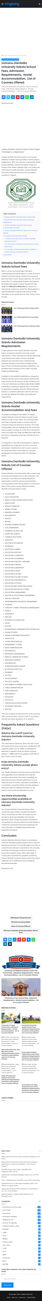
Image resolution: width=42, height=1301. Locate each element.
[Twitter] (10, 940)
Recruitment (6, 1213)
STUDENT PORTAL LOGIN (11, 1226)
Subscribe (7, 1285)
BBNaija (5, 1239)
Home (5, 55)
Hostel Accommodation (21, 922)
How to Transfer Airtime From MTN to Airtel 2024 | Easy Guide (20, 1180)
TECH (4, 1235)
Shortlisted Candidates (10, 1216)
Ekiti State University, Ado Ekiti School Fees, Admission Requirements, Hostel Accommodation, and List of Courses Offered (10, 1054)
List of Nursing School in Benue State (27, 326)
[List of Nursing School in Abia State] (6, 310)
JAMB (4, 1232)
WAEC (4, 1254)
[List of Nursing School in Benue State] (6, 328)
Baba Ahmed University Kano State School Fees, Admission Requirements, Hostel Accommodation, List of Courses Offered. (19, 1164)
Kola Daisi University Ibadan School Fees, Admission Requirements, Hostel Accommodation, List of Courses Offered (31, 1029)
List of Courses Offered (21, 926)
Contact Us (22, 1297)
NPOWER (5, 1229)
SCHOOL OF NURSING (10, 1223)
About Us (14, 1297)
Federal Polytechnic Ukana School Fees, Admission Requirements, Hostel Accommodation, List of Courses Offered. (10, 1079)
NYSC (4, 1251)
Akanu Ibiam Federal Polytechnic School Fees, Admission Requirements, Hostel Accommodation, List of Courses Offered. (31, 1056)
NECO (4, 1261)
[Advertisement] (21, 31)
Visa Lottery (6, 1245)
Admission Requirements (21, 918)
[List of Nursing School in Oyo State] (6, 319)
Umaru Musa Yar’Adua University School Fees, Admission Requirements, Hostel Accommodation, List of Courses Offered (31, 1088)
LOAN (4, 1248)
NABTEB (5, 1264)
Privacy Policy (31, 1297)
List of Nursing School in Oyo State (26, 317)
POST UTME (6, 1210)
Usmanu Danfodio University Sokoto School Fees (21, 931)
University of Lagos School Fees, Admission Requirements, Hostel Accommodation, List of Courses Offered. (10, 1029)
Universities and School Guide (17, 55)
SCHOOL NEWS (8, 1242)
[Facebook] (5, 940)
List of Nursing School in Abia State (26, 308)
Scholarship (6, 1258)
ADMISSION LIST (8, 1220)
